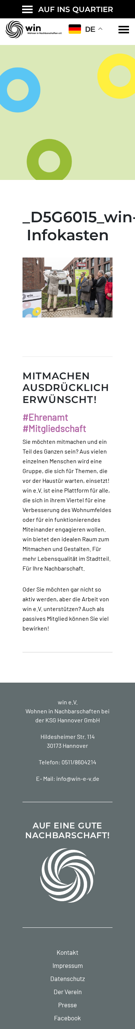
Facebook (67, 1018)
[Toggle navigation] (123, 29)
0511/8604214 (79, 761)
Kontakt (67, 952)
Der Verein (68, 991)
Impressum (67, 965)
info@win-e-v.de (77, 778)
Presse (67, 1004)
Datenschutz (67, 978)
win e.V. (68, 701)
